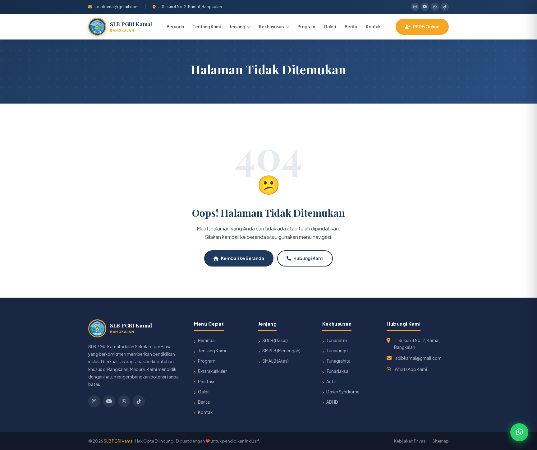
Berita (351, 26)
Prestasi (206, 381)
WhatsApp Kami (411, 369)
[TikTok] (445, 7)
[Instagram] (415, 7)
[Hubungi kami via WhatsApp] (519, 432)
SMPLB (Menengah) (281, 350)
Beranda (175, 26)
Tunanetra (336, 340)
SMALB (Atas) (275, 361)
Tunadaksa (337, 371)
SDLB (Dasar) (275, 340)
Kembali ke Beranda (242, 258)
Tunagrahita (338, 361)
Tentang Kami (207, 26)
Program (306, 26)
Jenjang (237, 26)
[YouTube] (425, 7)
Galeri (330, 26)
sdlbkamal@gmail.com (116, 6)
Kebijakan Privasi (410, 440)
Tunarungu (337, 350)
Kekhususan (271, 26)
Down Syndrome (343, 391)
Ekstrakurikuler (212, 371)
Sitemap (441, 440)
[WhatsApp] (435, 7)
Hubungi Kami (308, 258)
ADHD (332, 402)
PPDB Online (426, 26)
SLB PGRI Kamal (119, 440)
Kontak (373, 26)
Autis (331, 381)
